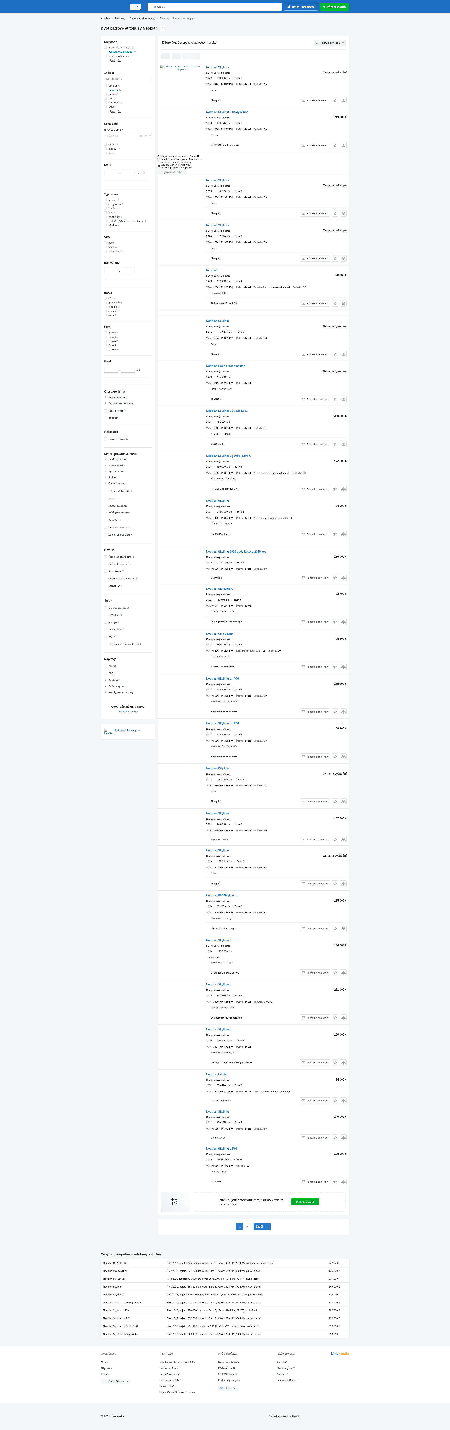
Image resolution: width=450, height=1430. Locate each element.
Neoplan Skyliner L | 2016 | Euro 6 (228, 455)
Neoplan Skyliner (217, 67)
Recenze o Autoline (170, 1380)
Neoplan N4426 (216, 1074)
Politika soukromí (169, 1368)
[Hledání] (151, 6)
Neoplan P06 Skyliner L (221, 895)
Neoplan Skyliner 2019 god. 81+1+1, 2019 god (236, 551)
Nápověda (106, 1368)
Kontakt (105, 1374)
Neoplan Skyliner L (219, 813)
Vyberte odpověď (172, 172)
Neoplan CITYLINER (219, 633)
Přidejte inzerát (305, 1202)
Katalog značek (168, 1386)
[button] (335, 100)
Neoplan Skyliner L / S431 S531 (227, 410)
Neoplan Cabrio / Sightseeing (225, 365)
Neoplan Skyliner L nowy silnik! (227, 112)
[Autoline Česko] (113, 6)
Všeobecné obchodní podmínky (177, 1362)
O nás (104, 1362)
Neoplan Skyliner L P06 (221, 1148)
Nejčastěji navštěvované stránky (177, 1392)
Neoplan (211, 270)
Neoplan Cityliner (217, 768)
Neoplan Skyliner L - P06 (222, 678)
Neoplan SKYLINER (219, 588)
